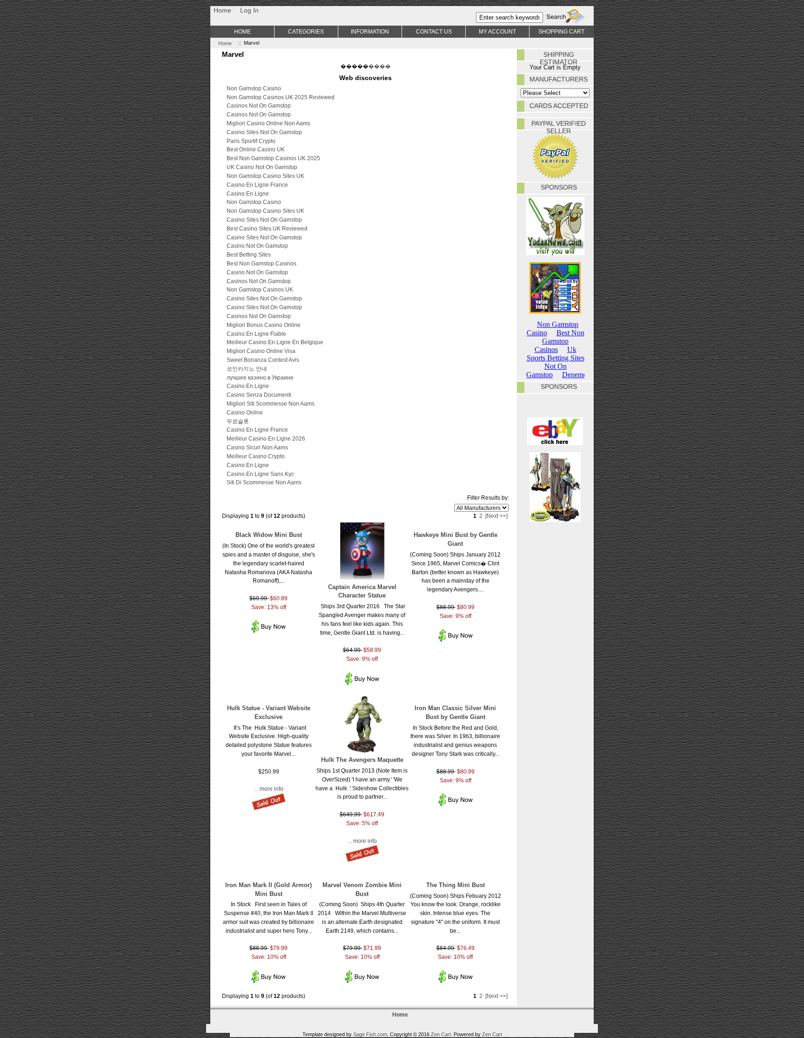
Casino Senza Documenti (259, 395)
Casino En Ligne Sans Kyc (260, 474)
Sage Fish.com (370, 1034)
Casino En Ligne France (257, 185)
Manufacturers (558, 79)
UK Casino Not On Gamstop (262, 167)
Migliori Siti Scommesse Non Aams (271, 403)
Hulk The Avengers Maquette (362, 759)
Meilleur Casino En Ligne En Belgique (275, 342)
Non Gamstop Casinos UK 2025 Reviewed (281, 97)
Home (222, 10)
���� (379, 66)
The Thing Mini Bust (455, 885)
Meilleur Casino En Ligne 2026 (266, 438)
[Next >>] (496, 516)
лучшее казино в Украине (260, 377)
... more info (268, 789)
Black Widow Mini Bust (268, 534)
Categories (306, 31)
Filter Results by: (488, 498)
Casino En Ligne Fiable (256, 334)
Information (370, 31)
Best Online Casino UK (256, 149)
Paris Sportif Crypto (251, 141)
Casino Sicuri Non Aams (257, 447)
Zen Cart (441, 1034)
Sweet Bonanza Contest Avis (263, 360)
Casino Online (245, 412)
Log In (249, 10)
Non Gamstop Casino (254, 88)
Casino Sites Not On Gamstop (264, 132)
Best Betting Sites (249, 254)
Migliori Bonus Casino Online (264, 325)
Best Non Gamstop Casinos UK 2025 (273, 158)
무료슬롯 (238, 421)
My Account (497, 31)
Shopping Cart (561, 31)
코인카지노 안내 (247, 369)
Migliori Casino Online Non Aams (268, 123)
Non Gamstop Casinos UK (260, 289)
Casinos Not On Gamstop (259, 105)
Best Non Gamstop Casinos (261, 263)
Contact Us (434, 31)
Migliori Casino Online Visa (261, 351)
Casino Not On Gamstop (257, 246)
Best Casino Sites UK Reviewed (267, 228)
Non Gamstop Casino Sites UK (265, 176)
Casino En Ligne (248, 193)
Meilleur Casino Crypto (256, 456)
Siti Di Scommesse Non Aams (264, 482)
